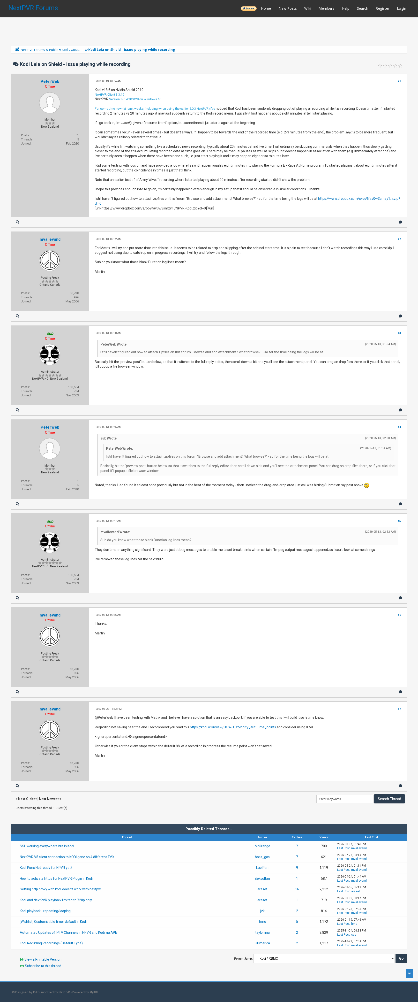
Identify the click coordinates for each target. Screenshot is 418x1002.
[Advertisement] (209, 30)
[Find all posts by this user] (17, 222)
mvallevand (50, 239)
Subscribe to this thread (43, 966)
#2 (399, 239)
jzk (262, 911)
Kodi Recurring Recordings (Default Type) (51, 943)
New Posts (288, 8)
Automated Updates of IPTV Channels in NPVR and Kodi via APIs (69, 932)
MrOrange (262, 846)
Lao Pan (262, 868)
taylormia (262, 932)
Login (401, 8)
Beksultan (262, 878)
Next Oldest (27, 799)
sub (353, 934)
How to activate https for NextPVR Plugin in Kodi (56, 878)
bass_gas (262, 857)
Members (326, 8)
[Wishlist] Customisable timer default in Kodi (53, 922)
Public (53, 49)
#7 (399, 708)
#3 (399, 333)
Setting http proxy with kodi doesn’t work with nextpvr (60, 889)
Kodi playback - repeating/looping (45, 911)
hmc (262, 922)
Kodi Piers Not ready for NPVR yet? (46, 868)
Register (382, 8)
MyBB (94, 992)
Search (362, 8)
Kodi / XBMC (71, 49)
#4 (399, 427)
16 (297, 889)
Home (266, 8)
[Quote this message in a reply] (400, 222)
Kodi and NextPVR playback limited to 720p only (56, 900)
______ (248, 8)
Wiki (307, 8)
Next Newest (49, 799)
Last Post (343, 848)
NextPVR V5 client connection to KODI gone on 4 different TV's (67, 857)
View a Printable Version (42, 959)
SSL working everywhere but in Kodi (47, 846)
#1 (399, 81)
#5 (399, 521)
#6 (399, 615)
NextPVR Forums (33, 8)
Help (346, 8)
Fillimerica (262, 943)
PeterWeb (50, 81)
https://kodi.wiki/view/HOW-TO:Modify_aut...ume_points (233, 727)
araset (262, 889)
